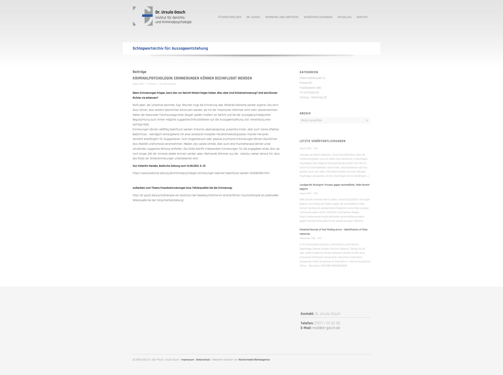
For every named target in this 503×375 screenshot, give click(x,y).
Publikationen (308, 88)
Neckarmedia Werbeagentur (254, 359)
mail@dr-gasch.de (326, 327)
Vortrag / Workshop (311, 97)
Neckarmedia (169, 83)
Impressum (187, 359)
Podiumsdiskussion (311, 78)
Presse (153, 83)
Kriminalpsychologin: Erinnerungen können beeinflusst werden (192, 78)
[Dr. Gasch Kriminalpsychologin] (162, 15)
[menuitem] (229, 15)
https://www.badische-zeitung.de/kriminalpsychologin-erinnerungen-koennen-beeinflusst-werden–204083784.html (201, 173)
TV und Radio (307, 92)
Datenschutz (203, 359)
